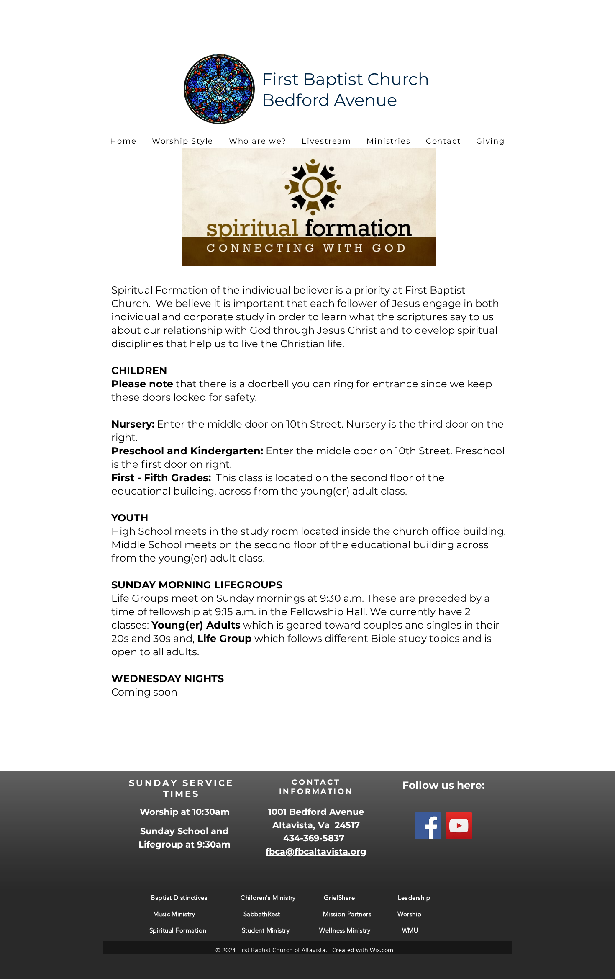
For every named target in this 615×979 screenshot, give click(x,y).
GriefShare (340, 898)
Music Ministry (174, 914)
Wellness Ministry (344, 930)
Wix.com (381, 950)
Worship (409, 914)
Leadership (415, 898)
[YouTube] (459, 825)
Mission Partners (360, 914)
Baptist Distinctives (180, 898)
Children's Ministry (268, 898)
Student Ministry (267, 930)
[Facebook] (428, 825)
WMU (412, 930)
